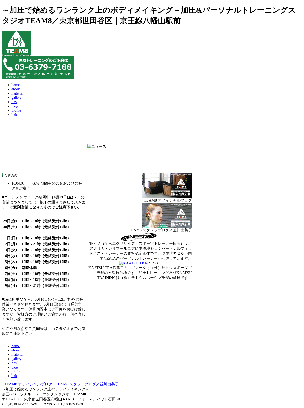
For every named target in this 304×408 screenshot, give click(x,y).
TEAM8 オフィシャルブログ (28, 384)
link (14, 115)
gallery (16, 98)
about (15, 89)
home (15, 85)
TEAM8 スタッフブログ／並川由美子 (87, 384)
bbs (14, 102)
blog (14, 106)
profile (16, 110)
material (17, 93)
